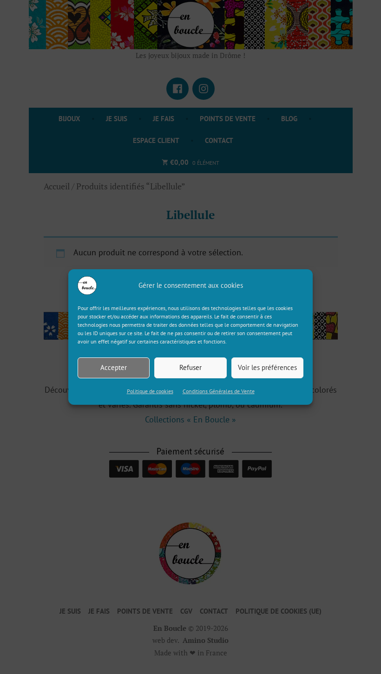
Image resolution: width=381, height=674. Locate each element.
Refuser (190, 367)
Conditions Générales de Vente (219, 391)
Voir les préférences (267, 367)
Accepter (113, 367)
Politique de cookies (150, 391)
